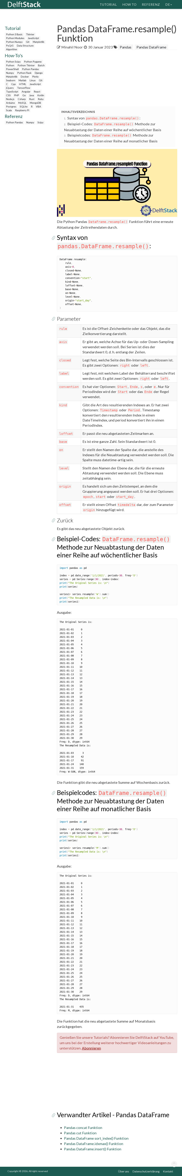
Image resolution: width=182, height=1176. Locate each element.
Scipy (40, 122)
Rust (31, 99)
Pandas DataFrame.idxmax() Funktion (93, 1143)
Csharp (22, 99)
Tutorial (108, 4)
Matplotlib (38, 41)
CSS (8, 95)
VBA (38, 106)
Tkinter (30, 34)
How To (129, 4)
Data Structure (25, 45)
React (37, 91)
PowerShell (12, 69)
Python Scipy (13, 61)
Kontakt (168, 1171)
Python (10, 65)
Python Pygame (33, 61)
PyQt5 (10, 45)
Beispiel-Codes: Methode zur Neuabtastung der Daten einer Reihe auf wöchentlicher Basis (113, 547)
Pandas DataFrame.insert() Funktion (92, 1149)
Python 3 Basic (14, 34)
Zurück (65, 520)
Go (24, 95)
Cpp (13, 84)
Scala (9, 110)
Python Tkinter (26, 65)
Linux (33, 80)
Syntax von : (103, 118)
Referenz (151, 4)
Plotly (35, 76)
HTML (22, 84)
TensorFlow (23, 87)
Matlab (22, 80)
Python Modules (15, 38)
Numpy (10, 72)
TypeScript (12, 91)
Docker (25, 76)
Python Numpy (14, 41)
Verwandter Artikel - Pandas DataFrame (113, 1115)
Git (28, 41)
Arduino (10, 102)
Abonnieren (91, 1048)
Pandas (125, 47)
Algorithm (11, 49)
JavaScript (33, 38)
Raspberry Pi (22, 110)
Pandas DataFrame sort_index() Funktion (96, 1138)
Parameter (69, 318)
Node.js (10, 99)
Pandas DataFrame (151, 47)
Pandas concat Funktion (83, 1127)
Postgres (11, 106)
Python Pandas (30, 69)
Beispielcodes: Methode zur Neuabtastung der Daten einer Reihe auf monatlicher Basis (111, 801)
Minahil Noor (72, 47)
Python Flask (24, 72)
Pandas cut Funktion (80, 1133)
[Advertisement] (119, 78)
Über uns (123, 1171)
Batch (41, 65)
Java (31, 95)
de (167, 4)
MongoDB (35, 102)
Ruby (41, 99)
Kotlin (40, 95)
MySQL (22, 102)
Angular (26, 91)
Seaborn (10, 80)
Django (39, 72)
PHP (16, 95)
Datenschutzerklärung (146, 1171)
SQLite (24, 106)
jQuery (10, 87)
